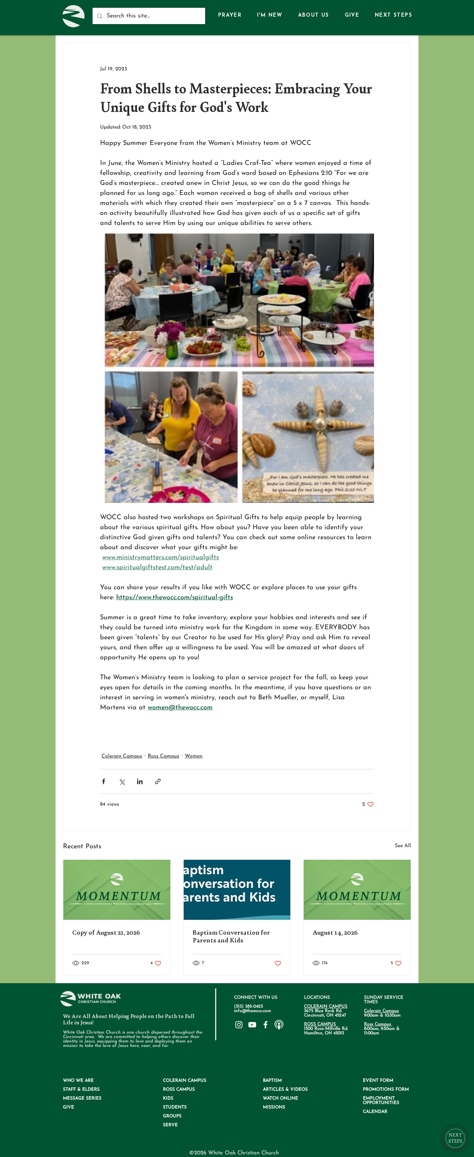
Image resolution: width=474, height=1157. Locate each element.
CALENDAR (375, 1112)
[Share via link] (157, 781)
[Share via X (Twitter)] (121, 781)
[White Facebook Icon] (265, 1025)
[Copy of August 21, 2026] (116, 890)
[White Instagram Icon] (239, 1025)
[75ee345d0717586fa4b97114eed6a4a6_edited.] (279, 1025)
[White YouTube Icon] (252, 1025)
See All (403, 846)
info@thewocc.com (252, 1011)
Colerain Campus (121, 756)
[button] (314, 16)
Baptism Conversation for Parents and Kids (231, 936)
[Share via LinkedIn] (139, 781)
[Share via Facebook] (103, 781)
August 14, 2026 (335, 932)
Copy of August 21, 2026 (106, 932)
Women (194, 756)
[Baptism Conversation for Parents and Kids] (237, 890)
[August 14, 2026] (357, 890)
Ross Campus (163, 756)
